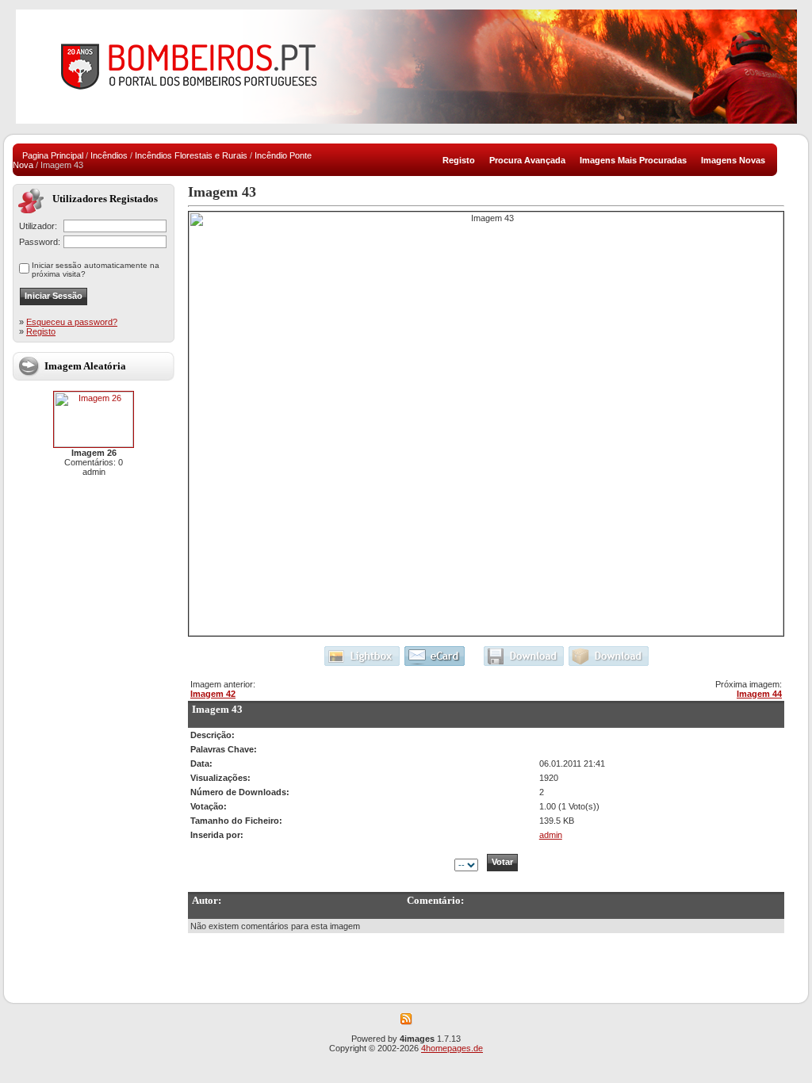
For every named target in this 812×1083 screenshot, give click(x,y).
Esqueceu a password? (71, 322)
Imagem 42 (213, 693)
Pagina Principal (52, 155)
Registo (41, 331)
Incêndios (109, 155)
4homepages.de (452, 1048)
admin (550, 835)
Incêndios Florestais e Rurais (191, 155)
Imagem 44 (759, 693)
